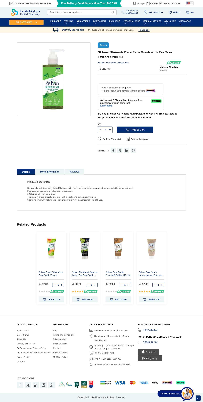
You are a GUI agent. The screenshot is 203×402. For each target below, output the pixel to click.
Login (150, 12)
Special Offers (60, 352)
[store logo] (25, 12)
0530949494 (150, 342)
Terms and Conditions (63, 335)
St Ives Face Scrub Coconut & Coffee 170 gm (118, 273)
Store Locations (171, 3)
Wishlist (176, 12)
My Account (22, 330)
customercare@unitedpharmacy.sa (33, 3)
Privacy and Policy (26, 344)
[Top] (198, 398)
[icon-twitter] (28, 385)
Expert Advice (23, 357)
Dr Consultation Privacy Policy (31, 348)
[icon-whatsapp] (51, 385)
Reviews (74, 171)
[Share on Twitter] (119, 150)
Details (26, 172)
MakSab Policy (60, 357)
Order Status (23, 335)
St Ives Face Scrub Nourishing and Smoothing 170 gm (151, 274)
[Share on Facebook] (113, 150)
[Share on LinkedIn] (126, 150)
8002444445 (150, 330)
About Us (21, 339)
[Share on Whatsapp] (133, 150)
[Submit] (113, 11)
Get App (141, 3)
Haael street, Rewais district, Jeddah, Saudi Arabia (112, 338)
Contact (57, 348)
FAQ (55, 330)
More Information (49, 171)
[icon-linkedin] (36, 385)
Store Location (60, 344)
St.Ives (103, 45)
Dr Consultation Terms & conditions (34, 352)
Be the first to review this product (113, 62)
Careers (154, 3)
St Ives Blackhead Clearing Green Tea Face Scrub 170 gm (84, 274)
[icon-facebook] (20, 385)
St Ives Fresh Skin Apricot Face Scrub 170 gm (51, 273)
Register (159, 12)
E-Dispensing (59, 339)
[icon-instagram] (43, 385)
